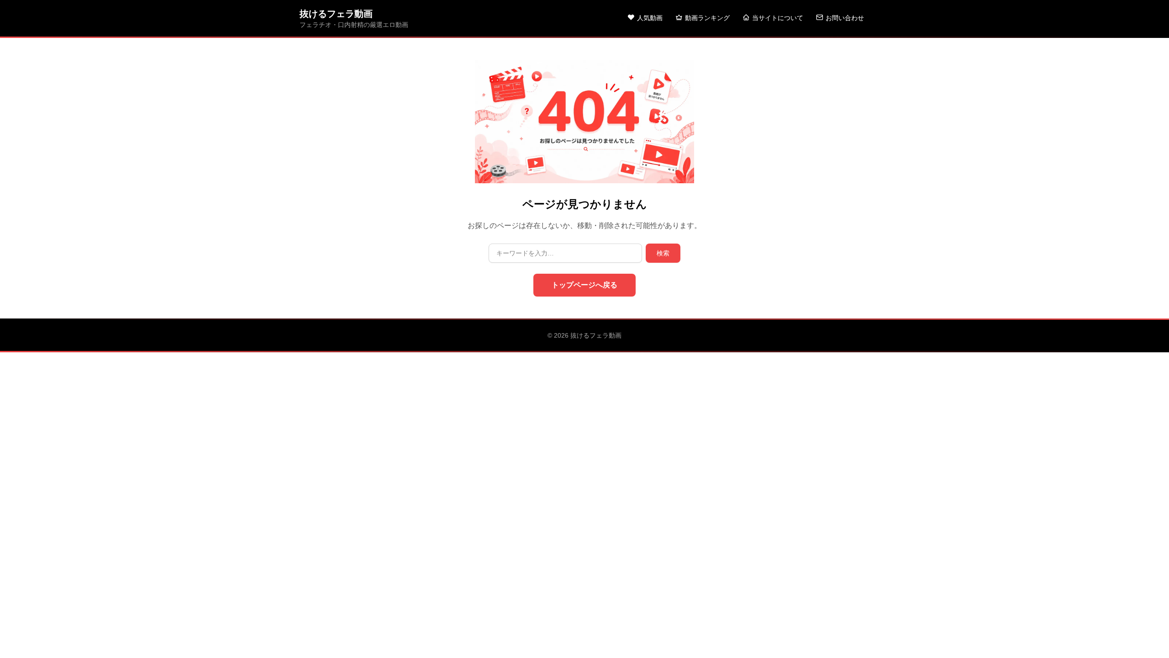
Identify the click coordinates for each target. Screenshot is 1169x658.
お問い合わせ (845, 17)
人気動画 (650, 17)
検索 (663, 253)
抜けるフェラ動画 (336, 14)
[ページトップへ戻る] (1147, 640)
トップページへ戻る (584, 285)
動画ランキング (707, 17)
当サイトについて (777, 17)
